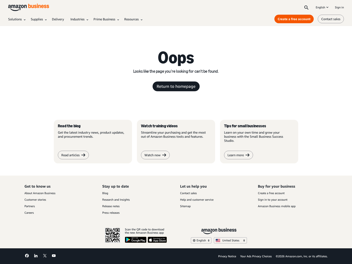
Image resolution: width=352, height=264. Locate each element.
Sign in (339, 7)
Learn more (236, 155)
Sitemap (185, 206)
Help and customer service (196, 199)
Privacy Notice (227, 256)
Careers (29, 212)
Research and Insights (116, 199)
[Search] (306, 7)
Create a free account (294, 19)
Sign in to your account (272, 199)
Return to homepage (176, 86)
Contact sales (330, 19)
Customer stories (35, 199)
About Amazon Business (39, 193)
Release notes (111, 206)
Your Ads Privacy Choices (256, 256)
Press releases (111, 212)
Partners (29, 206)
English (320, 7)
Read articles (70, 155)
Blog (105, 193)
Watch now (152, 155)
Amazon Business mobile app (277, 206)
